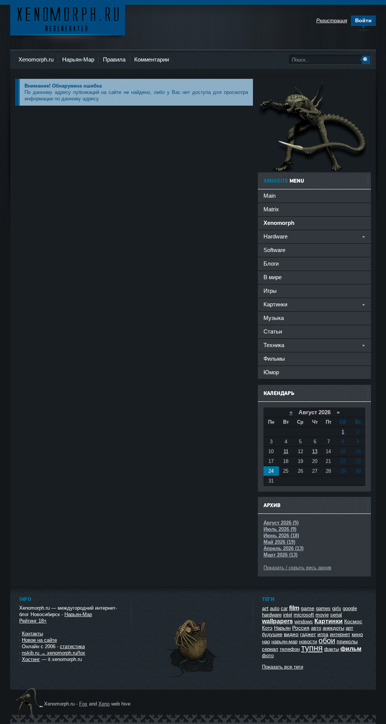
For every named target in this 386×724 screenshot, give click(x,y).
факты (331, 649)
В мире (272, 277)
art (265, 608)
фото (268, 655)
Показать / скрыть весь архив (297, 567)
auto (274, 608)
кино (357, 634)
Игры (270, 290)
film (294, 608)
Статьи (272, 331)
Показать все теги (282, 667)
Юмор (271, 372)
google (350, 608)
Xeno (104, 704)
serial (336, 615)
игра (322, 634)
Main (269, 195)
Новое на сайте (39, 640)
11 (285, 451)
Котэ (267, 628)
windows (303, 621)
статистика (72, 646)
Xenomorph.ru (36, 59)
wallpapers (277, 621)
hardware (272, 615)
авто (316, 628)
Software (274, 250)
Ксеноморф (67, 18)
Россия (300, 628)
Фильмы (274, 358)
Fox (83, 704)
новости (308, 641)
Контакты (32, 633)
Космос (353, 621)
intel (287, 615)
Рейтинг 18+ (33, 621)
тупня (312, 648)
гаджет (308, 634)
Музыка (273, 318)
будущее (272, 634)
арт (349, 628)
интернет (340, 634)
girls (336, 608)
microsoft (304, 615)
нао (266, 641)
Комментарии (151, 59)
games (323, 608)
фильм (350, 649)
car (284, 608)
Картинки (328, 621)
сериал (270, 649)
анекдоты (333, 628)
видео (291, 634)
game (307, 608)
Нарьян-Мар (78, 59)
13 (314, 451)
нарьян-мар (284, 641)
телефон (290, 649)
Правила (114, 59)
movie (322, 615)
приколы (347, 641)
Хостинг (31, 659)
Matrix (271, 209)
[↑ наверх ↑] (192, 677)
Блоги (271, 263)
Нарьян (282, 628)
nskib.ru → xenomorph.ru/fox (53, 653)
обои (327, 640)
